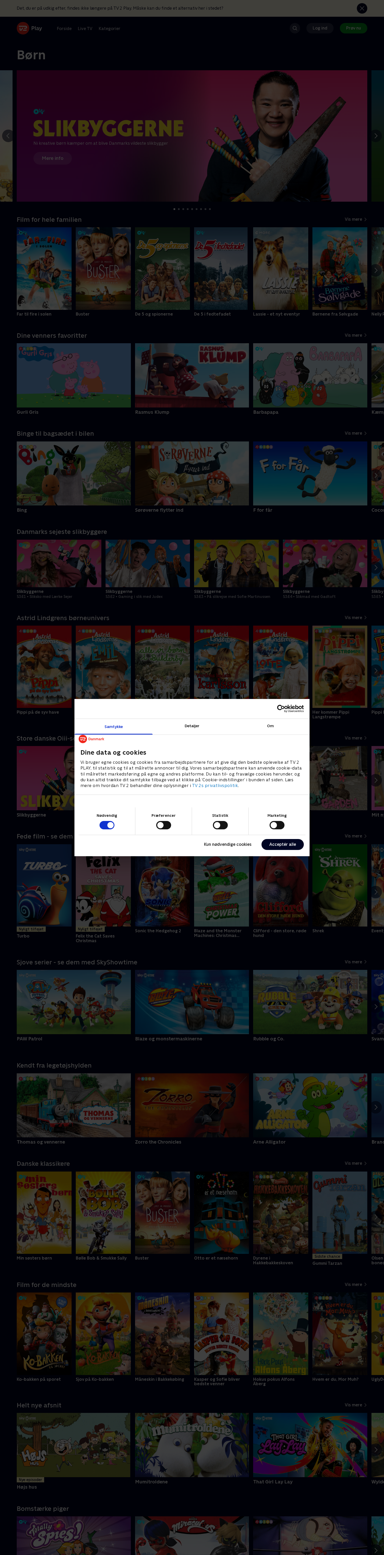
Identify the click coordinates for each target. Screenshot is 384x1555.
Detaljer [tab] (192, 725)
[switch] (163, 825)
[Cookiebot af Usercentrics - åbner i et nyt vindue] (281, 709)
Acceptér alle (282, 844)
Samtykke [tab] (113, 726)
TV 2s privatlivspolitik (215, 785)
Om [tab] (270, 725)
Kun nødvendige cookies (228, 844)
